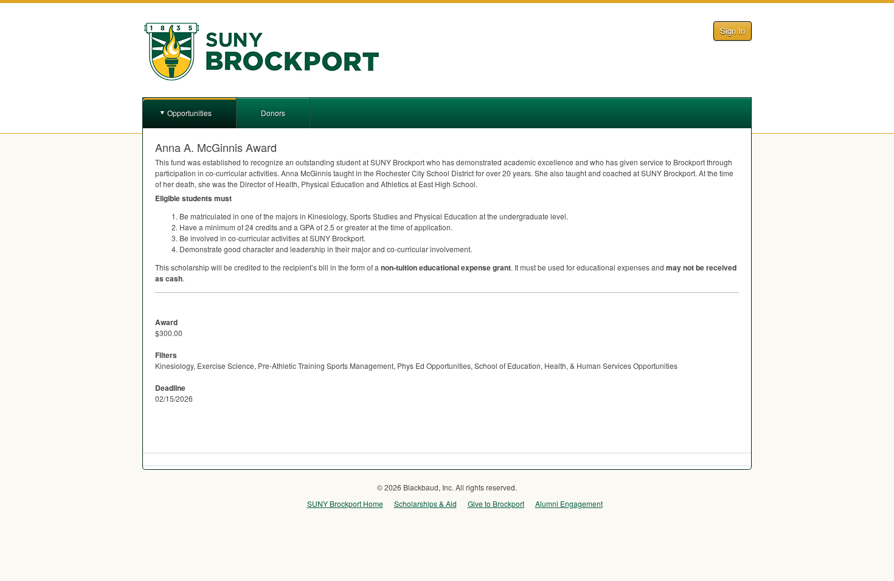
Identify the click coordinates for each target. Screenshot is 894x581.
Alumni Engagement (569, 503)
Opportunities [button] (189, 113)
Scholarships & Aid (425, 503)
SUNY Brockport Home (345, 503)
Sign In (732, 30)
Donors (273, 113)
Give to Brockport (496, 503)
